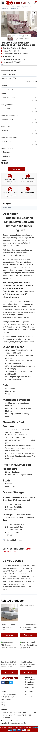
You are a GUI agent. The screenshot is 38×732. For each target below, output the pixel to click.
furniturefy (34, 727)
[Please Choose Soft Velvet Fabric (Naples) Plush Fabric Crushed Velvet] (19, 89)
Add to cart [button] (9, 635)
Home (3, 6)
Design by (28, 727)
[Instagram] (7, 682)
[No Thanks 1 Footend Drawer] (19, 108)
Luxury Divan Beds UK (12, 6)
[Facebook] (3, 682)
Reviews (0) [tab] (7, 208)
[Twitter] (11, 682)
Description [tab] (7, 204)
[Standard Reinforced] (19, 130)
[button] (2, 2)
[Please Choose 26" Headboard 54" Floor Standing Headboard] (19, 119)
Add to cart (16, 169)
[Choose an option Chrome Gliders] (19, 97)
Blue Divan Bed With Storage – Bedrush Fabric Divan (9, 664)
